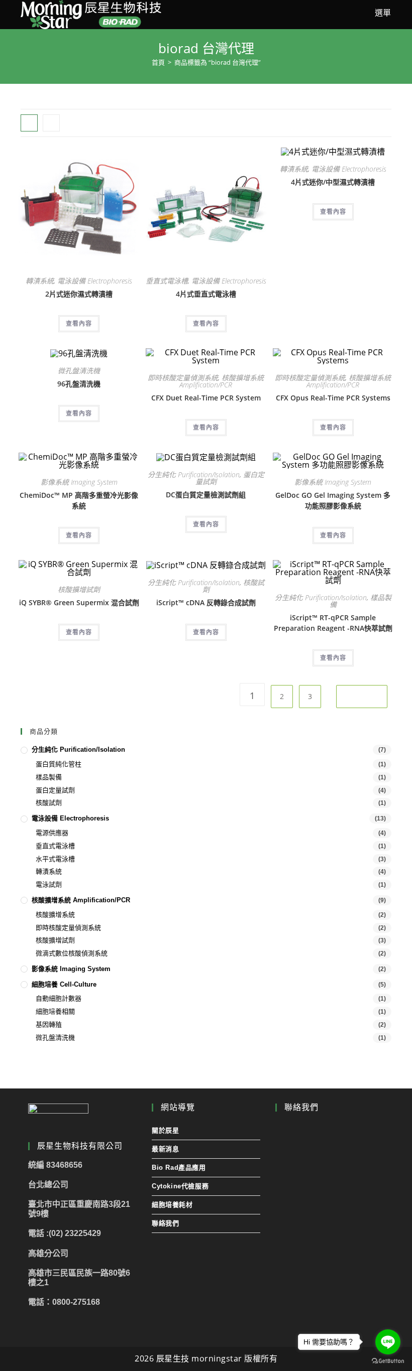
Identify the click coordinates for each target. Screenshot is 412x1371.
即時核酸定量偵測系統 (183, 377)
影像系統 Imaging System (79, 482)
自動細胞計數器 (58, 998)
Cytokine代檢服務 (180, 1186)
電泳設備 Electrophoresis (94, 281)
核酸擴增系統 (55, 914)
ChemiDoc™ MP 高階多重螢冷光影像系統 (79, 500)
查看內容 (79, 323)
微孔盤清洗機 (79, 370)
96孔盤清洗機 (78, 383)
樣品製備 (49, 777)
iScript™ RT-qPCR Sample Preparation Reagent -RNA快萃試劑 (333, 623)
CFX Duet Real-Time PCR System (206, 397)
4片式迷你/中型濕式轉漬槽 (333, 182)
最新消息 (165, 1149)
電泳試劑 (49, 884)
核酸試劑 (49, 802)
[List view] (51, 122)
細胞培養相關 (55, 1011)
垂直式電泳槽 (167, 281)
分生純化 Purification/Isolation (194, 474)
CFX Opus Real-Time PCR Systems (333, 397)
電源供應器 (52, 833)
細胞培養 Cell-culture (64, 984)
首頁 (158, 62)
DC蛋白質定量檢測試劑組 (206, 494)
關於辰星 (165, 1130)
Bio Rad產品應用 (179, 1167)
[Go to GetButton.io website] (388, 1361)
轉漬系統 (40, 281)
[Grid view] (29, 122)
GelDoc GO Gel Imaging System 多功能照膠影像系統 (332, 500)
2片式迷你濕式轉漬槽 (79, 294)
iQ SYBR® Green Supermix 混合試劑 (79, 602)
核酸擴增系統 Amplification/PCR (221, 381)
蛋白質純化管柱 (58, 764)
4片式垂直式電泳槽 (206, 294)
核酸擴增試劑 (79, 589)
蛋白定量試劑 (55, 790)
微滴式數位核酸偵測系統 (72, 953)
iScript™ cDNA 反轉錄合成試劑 (206, 602)
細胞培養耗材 (172, 1204)
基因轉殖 (49, 1024)
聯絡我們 (165, 1223)
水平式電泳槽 (55, 859)
